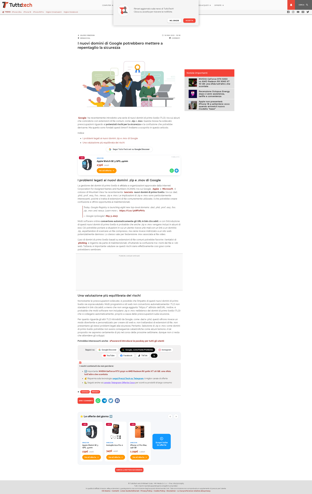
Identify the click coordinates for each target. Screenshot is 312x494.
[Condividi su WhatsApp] (172, 171)
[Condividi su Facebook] (117, 400)
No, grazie (174, 20)
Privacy (95, 392)
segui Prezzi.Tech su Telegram (128, 378)
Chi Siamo (106, 491)
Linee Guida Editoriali (129, 491)
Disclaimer (171, 491)
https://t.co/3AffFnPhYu (132, 210)
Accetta (189, 20)
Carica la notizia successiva (129, 470)
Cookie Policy (159, 491)
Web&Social (85, 38)
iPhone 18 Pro (38, 12)
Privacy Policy (146, 491)
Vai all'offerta (105, 171)
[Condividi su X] (110, 400)
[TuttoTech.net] (20, 5)
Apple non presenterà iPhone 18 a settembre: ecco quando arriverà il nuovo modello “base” (214, 105)
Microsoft (167, 189)
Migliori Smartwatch (54, 12)
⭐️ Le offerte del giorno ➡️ (96, 416)
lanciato (128, 192)
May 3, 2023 (111, 216)
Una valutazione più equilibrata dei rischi (104, 142)
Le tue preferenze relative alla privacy (193, 491)
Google (82, 118)
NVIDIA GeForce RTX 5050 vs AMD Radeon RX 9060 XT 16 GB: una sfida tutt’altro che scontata (214, 82)
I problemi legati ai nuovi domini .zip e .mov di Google (110, 138)
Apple (156, 189)
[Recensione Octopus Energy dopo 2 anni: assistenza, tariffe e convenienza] (193, 94)
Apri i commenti (86, 401)
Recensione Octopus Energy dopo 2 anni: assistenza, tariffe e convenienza (214, 94)
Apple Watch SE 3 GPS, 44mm (112, 161)
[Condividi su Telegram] (177, 171)
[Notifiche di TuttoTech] (291, 5)
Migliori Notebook (71, 12)
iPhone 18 (27, 12)
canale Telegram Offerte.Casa (119, 382)
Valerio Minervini (87, 35)
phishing (82, 243)
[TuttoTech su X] (154, 356)
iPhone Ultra (16, 12)
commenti (176, 38)
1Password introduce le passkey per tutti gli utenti (137, 341)
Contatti (115, 491)
